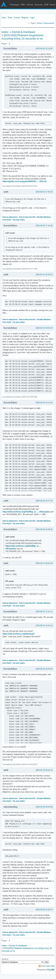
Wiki (23, 4)
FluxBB (50, 969)
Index (4, 18)
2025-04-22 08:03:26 (44, 328)
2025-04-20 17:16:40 (44, 225)
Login (32, 18)
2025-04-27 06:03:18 (44, 563)
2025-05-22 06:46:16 (44, 770)
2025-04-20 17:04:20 (44, 192)
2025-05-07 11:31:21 (44, 612)
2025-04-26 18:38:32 (44, 529)
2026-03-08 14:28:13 (44, 909)
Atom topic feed (47, 966)
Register (25, 18)
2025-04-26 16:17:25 (44, 501)
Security (39, 4)
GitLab (30, 4)
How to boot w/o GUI (27, 217)
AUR (46, 4)
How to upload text (10, 217)
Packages (15, 4)
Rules (10, 18)
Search (17, 18)
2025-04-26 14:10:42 (44, 403)
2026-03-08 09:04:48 (44, 807)
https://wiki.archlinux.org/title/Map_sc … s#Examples (26, 512)
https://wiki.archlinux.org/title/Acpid (18, 634)
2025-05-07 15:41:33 (44, 625)
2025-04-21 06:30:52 (44, 274)
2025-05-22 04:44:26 (44, 669)
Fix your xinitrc (19, 220)
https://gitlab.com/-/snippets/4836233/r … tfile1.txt (25, 181)
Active (39, 23)
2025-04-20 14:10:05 (44, 48)
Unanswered (49, 23)
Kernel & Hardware (23, 31)
